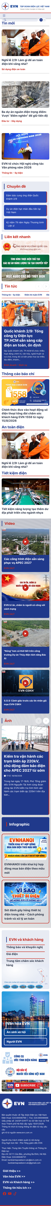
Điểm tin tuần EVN (33, 295)
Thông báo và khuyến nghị (24, 947)
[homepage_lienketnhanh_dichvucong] (25, 246)
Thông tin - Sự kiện (12, 172)
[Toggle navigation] (4, 15)
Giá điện (12, 954)
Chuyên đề (16, 186)
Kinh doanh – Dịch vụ (15, 365)
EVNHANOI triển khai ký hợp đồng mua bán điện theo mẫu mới (24, 868)
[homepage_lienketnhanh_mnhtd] (25, 274)
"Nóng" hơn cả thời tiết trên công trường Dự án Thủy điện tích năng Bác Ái (25, 655)
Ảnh (8, 720)
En (44, 20)
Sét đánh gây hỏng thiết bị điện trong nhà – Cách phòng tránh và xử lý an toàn (24, 914)
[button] (46, 286)
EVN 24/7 (9, 568)
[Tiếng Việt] (25, 6)
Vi (41, 20)
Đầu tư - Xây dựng (12, 121)
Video (10, 523)
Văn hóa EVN (18, 1023)
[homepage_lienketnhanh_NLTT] (25, 260)
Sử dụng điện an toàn (13, 69)
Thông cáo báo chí (18, 374)
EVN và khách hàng (26, 939)
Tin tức (11, 286)
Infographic (19, 824)
